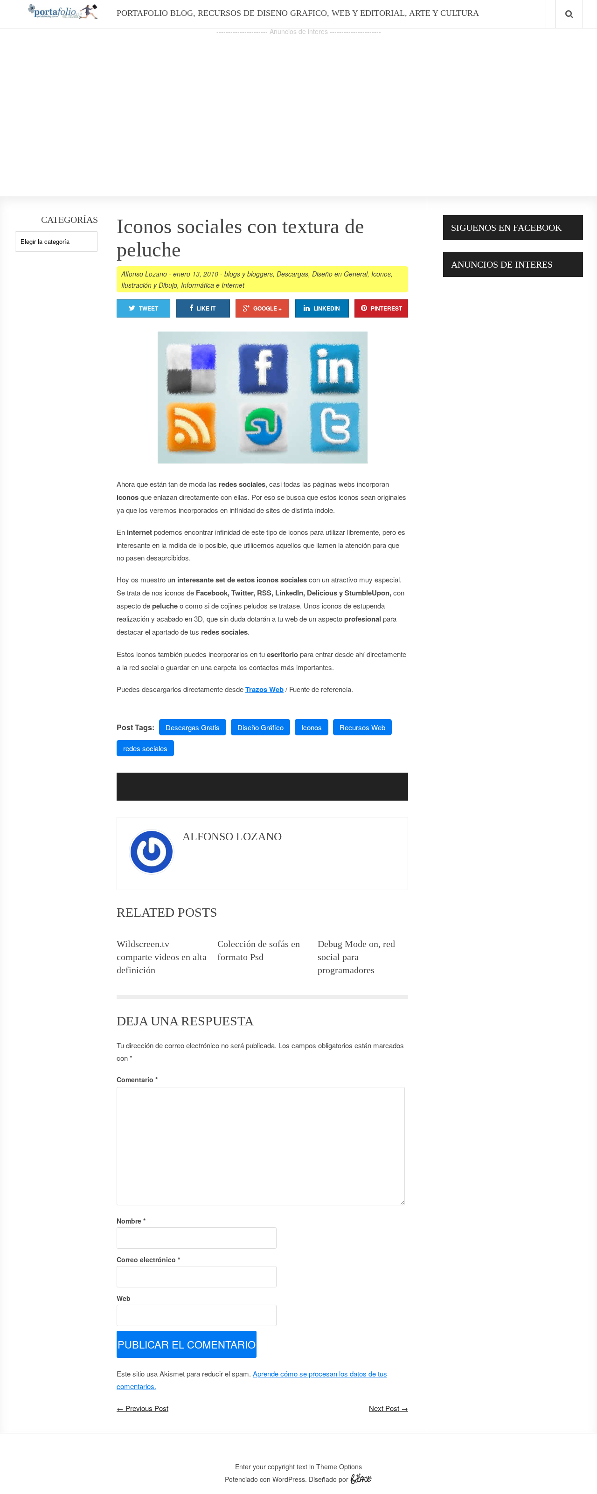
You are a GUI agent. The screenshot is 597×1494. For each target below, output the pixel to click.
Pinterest (386, 308)
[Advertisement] (298, 103)
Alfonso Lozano (144, 273)
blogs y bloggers (248, 273)
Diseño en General (340, 273)
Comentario (137, 1079)
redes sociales (145, 748)
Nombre (131, 1220)
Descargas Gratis (193, 727)
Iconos (381, 273)
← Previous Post (142, 1408)
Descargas (292, 273)
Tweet (148, 308)
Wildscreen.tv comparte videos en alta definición (162, 957)
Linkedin (326, 308)
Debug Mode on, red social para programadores (356, 957)
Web (124, 1298)
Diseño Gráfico (260, 727)
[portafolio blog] (63, 16)
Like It (206, 308)
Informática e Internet (212, 285)
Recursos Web (362, 727)
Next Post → (388, 1408)
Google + (267, 308)
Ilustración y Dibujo (149, 285)
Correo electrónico (148, 1259)
